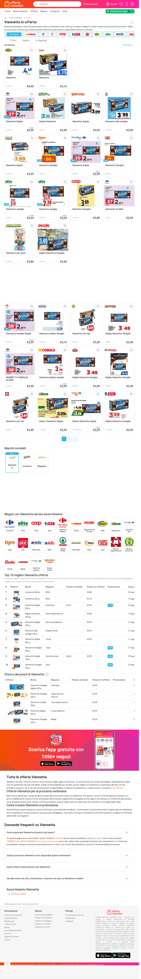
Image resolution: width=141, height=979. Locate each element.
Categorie (54, 11)
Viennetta (59, 838)
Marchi (7, 927)
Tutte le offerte (15, 18)
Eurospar (97, 838)
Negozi (43, 11)
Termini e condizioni (59, 965)
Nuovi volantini (20, 11)
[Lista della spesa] (132, 4)
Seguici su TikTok (42, 927)
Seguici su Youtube (42, 924)
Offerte (34, 11)
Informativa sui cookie (95, 965)
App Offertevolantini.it (13, 930)
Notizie (7, 940)
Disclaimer (45, 965)
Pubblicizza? (9, 921)
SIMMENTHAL (13, 841)
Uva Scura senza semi (48, 841)
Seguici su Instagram (43, 921)
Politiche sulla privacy (76, 965)
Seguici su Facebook (43, 918)
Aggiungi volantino (11, 937)
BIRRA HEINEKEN (28, 841)
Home (7, 11)
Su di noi (7, 934)
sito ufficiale (117, 788)
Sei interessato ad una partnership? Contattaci (74, 918)
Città (64, 11)
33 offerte (9, 45)
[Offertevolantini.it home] (14, 4)
